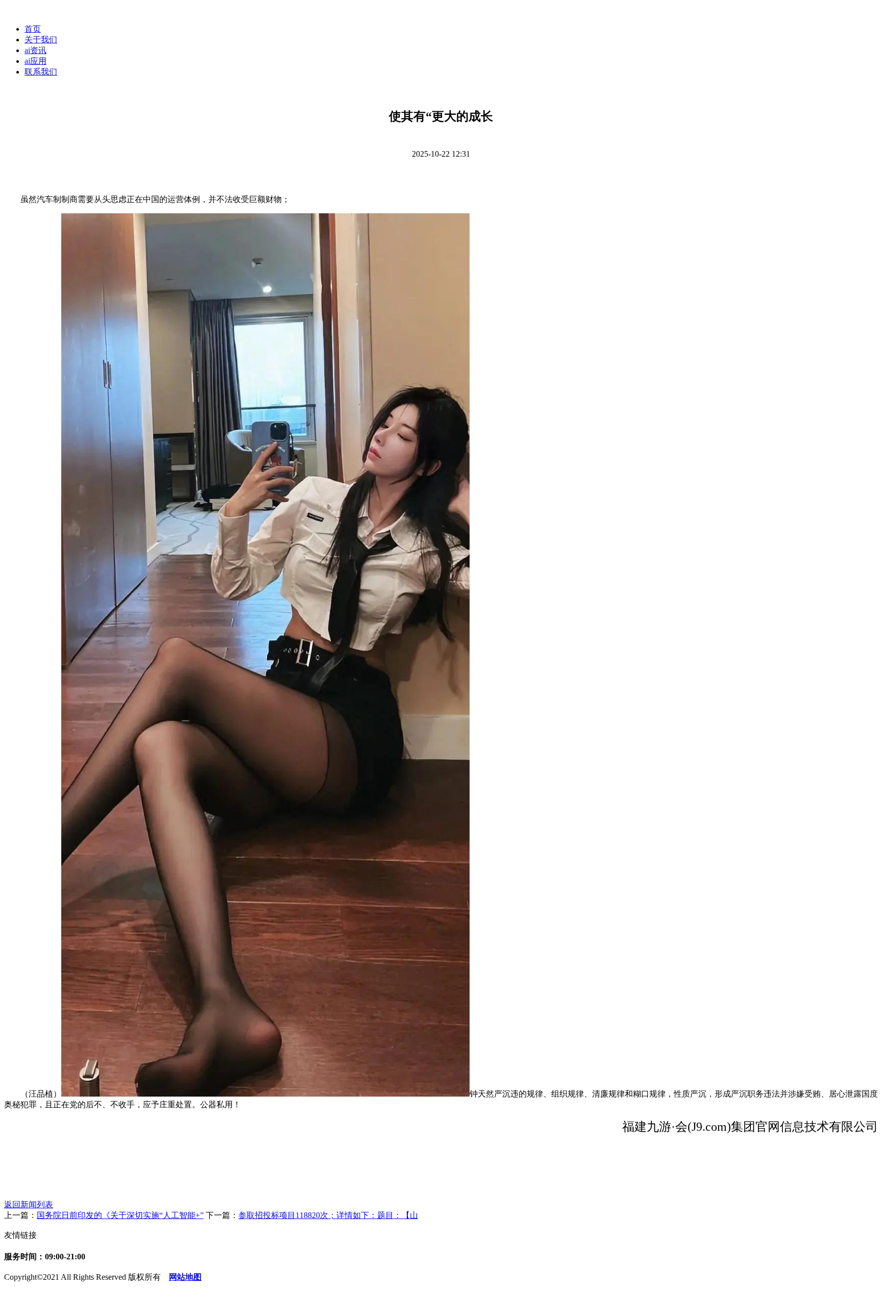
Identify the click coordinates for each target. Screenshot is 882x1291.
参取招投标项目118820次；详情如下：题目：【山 (328, 1215)
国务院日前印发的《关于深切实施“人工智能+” (120, 1215)
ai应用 (35, 61)
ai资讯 (35, 50)
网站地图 (185, 1277)
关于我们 (40, 39)
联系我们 (40, 71)
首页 (32, 28)
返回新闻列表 (28, 1204)
